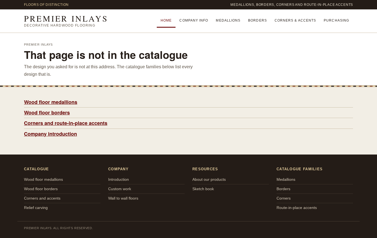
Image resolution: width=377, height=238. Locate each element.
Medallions (228, 20)
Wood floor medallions (50, 102)
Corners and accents (42, 198)
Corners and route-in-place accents (65, 123)
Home (166, 20)
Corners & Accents (295, 20)
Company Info (193, 20)
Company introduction (50, 133)
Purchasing (336, 20)
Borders (257, 20)
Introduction (118, 179)
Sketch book (203, 189)
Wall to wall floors (123, 198)
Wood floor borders (47, 112)
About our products (209, 179)
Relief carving (36, 207)
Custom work (119, 189)
